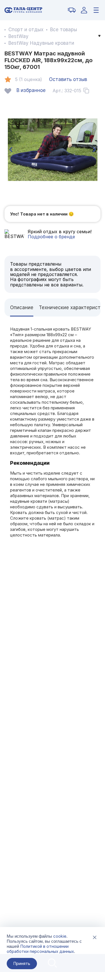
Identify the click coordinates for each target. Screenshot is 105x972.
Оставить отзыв (68, 79)
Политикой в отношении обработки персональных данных (40, 949)
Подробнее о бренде (51, 236)
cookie (59, 936)
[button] (10, 149)
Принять (21, 963)
